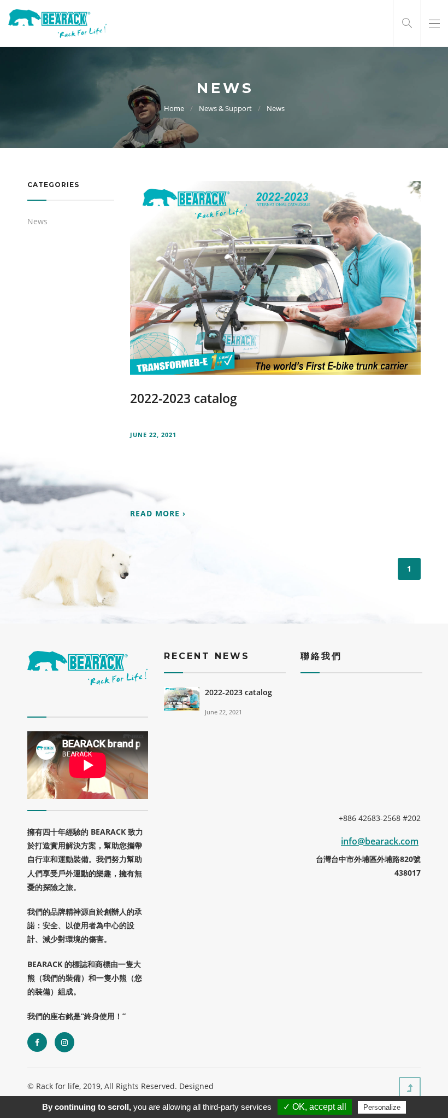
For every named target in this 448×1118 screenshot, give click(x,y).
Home (174, 108)
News (276, 108)
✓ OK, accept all (314, 1106)
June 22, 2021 (153, 434)
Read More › (158, 514)
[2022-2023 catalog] (275, 276)
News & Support (225, 108)
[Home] (57, 23)
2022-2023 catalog (183, 398)
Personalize (381, 1107)
